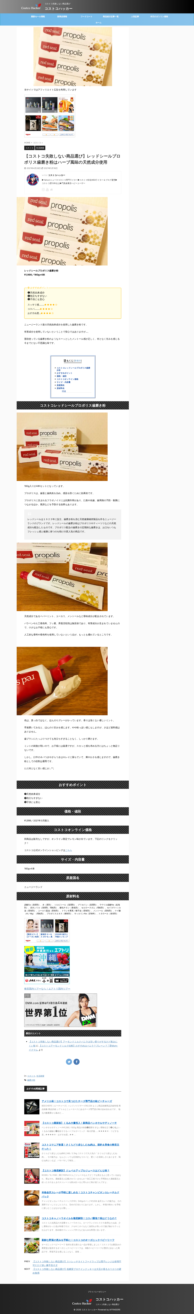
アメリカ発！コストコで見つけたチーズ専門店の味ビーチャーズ (77, 1101)
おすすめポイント (64, 373)
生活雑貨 (40, 1076)
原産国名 (61, 385)
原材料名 (61, 388)
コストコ (31, 1076)
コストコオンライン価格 (67, 379)
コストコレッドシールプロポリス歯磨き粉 (73, 369)
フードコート (86, 16)
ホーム (99, 22)
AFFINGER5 (114, 1310)
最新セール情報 (38, 16)
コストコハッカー (58, 8)
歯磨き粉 (31, 1080)
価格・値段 (62, 376)
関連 (64, 391)
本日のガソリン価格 (159, 16)
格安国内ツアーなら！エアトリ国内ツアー (47, 988)
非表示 (78, 360)
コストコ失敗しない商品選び (107, 1304)
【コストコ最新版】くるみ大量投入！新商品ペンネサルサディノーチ (79, 1122)
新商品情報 (62, 16)
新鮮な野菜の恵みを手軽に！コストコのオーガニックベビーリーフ (78, 1239)
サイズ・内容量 (63, 382)
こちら (68, 850)
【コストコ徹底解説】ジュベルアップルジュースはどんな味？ (76, 1170)
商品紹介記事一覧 (111, 16)
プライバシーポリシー (97, 1292)
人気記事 (135, 16)
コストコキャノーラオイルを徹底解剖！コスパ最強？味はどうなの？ (79, 1218)
